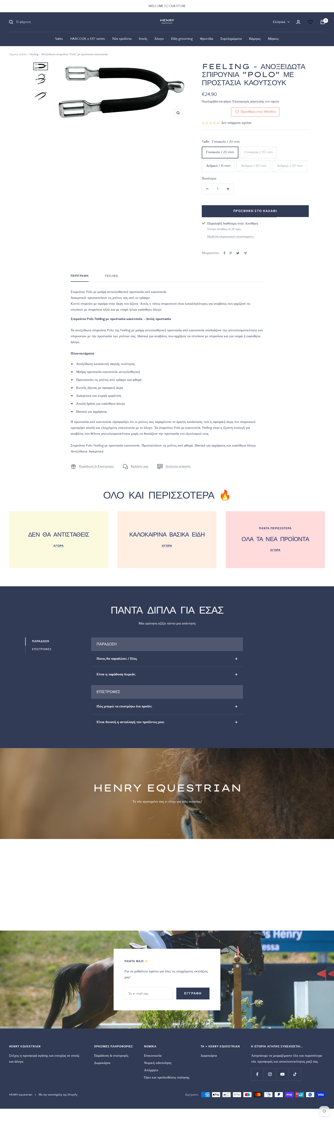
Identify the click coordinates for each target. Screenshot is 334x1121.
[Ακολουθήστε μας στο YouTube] (282, 1074)
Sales (59, 39)
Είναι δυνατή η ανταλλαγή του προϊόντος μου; (131, 722)
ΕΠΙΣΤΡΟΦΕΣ (42, 649)
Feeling (111, 276)
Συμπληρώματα (231, 39)
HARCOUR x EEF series (87, 39)
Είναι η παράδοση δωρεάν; (116, 674)
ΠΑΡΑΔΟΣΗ (40, 641)
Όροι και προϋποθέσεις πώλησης (166, 1077)
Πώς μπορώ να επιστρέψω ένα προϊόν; (124, 706)
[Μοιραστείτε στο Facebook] (224, 253)
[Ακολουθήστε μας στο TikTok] (295, 1074)
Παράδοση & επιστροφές (111, 1056)
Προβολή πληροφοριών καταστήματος (230, 236)
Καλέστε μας (139, 466)
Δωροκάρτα (102, 1063)
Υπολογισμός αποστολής (248, 101)
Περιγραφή (80, 276)
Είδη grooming (182, 39)
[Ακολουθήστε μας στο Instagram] (270, 1074)
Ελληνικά (279, 22)
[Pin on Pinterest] (230, 253)
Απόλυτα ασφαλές (178, 466)
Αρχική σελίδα (18, 54)
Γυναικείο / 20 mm (220, 152)
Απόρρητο (151, 1070)
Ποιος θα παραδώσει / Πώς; (117, 659)
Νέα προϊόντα (122, 39)
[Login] (298, 22)
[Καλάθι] (322, 22)
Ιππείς (143, 39)
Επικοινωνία (153, 1056)
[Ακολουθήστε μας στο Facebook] (257, 1074)
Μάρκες (273, 39)
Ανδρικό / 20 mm (254, 166)
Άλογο (159, 39)
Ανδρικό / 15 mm (218, 166)
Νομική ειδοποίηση (157, 1063)
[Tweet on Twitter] (238, 253)
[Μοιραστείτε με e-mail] (245, 253)
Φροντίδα (206, 39)
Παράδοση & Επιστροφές (96, 466)
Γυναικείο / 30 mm (258, 152)
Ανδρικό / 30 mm (290, 166)
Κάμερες (255, 39)
